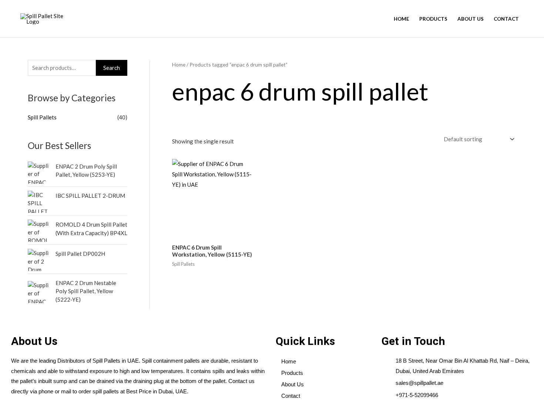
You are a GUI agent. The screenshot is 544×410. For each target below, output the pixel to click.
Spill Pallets (42, 117)
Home (401, 19)
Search (111, 67)
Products (433, 19)
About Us (470, 19)
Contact (506, 19)
